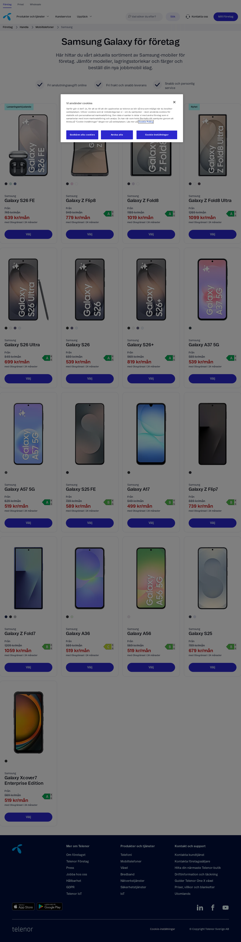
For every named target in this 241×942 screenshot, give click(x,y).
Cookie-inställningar (157, 135)
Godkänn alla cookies (82, 135)
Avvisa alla (117, 135)
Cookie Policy (146, 122)
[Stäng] (174, 102)
